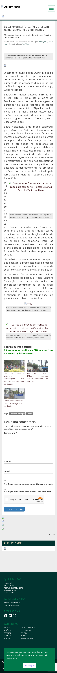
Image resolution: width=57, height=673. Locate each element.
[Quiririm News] (18, 6)
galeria (24, 633)
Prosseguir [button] (29, 666)
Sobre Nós (8, 583)
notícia (7, 628)
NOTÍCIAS (26, 44)
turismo (7, 638)
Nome (7, 461)
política (7, 630)
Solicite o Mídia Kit (12, 605)
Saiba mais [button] (11, 658)
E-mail (8, 471)
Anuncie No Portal (12, 603)
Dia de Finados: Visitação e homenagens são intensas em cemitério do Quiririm (14, 378)
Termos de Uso (10, 590)
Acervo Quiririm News (13, 588)
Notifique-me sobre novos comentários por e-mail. (28, 484)
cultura (7, 636)
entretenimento (28, 628)
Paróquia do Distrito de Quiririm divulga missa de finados (14, 403)
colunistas (26, 630)
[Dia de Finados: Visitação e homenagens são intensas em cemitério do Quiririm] (14, 366)
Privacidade (9, 593)
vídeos (24, 636)
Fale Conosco (10, 585)
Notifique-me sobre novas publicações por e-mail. (28, 491)
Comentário (10, 433)
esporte (7, 633)
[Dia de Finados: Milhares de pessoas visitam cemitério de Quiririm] (37, 366)
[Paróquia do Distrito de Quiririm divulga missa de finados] (14, 394)
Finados (29, 414)
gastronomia (27, 638)
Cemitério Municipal (17, 414)
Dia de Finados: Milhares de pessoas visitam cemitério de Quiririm (37, 377)
